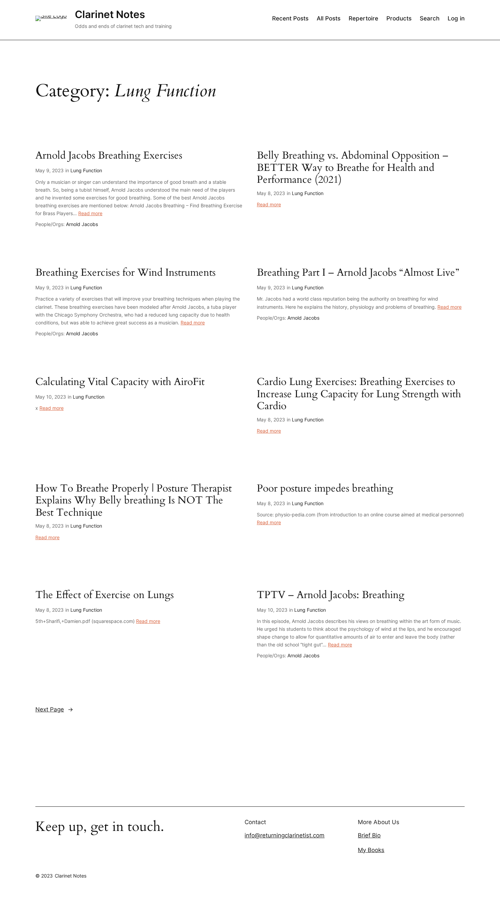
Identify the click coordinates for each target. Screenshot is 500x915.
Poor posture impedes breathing (325, 489)
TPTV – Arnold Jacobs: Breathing (330, 595)
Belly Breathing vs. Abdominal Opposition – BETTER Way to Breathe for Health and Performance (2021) (352, 168)
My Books (371, 850)
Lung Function (86, 170)
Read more (90, 213)
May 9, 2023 (49, 170)
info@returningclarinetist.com (284, 835)
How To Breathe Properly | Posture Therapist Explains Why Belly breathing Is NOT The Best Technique (133, 501)
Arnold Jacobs (82, 224)
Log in (456, 18)
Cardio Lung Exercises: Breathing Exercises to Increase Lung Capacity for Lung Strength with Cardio (359, 394)
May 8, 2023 (271, 193)
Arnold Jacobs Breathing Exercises (108, 156)
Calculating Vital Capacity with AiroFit (119, 382)
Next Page (54, 709)
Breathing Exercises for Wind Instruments (125, 273)
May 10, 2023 (50, 397)
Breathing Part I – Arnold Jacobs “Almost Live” (358, 273)
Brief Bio (369, 835)
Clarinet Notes (110, 14)
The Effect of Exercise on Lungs (104, 595)
